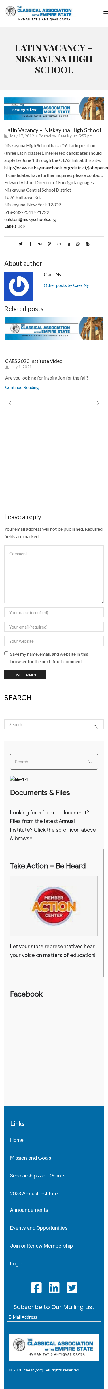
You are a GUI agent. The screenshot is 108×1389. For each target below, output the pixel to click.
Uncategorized (23, 109)
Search (96, 727)
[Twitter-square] (72, 1287)
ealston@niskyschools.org (30, 219)
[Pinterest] (49, 244)
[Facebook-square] (36, 1287)
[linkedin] (68, 244)
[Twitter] (22, 244)
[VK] (40, 244)
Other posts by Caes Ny (66, 285)
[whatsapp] (78, 244)
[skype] (86, 244)
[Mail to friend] (59, 244)
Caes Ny (65, 136)
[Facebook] (30, 244)
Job (21, 226)
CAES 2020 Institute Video (33, 361)
